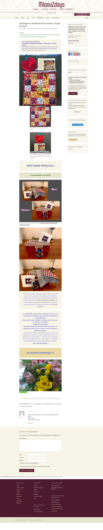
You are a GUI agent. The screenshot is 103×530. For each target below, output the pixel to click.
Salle (28, 17)
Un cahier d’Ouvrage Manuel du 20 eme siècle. (32, 398)
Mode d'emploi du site (73, 37)
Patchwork (50, 28)
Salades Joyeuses (20, 487)
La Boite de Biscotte (55, 500)
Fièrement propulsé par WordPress (35, 520)
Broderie (36, 485)
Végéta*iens (19, 503)
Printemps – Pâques (38, 496)
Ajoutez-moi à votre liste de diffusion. (29, 463)
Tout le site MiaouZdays (75, 80)
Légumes (18, 494)
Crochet (35, 489)
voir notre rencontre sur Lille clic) (37, 50)
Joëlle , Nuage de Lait (55, 485)
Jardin (47, 17)
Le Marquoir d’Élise (55, 502)
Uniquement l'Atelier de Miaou (76, 82)
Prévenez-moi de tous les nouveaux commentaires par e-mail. (35, 466)
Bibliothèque (40, 17)
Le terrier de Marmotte (56, 504)
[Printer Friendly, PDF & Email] (23, 392)
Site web (21, 460)
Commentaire (23, 438)
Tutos (35, 498)
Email (69, 72)
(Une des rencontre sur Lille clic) (45, 300)
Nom (20, 454)
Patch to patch (37, 509)
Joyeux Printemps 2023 (54, 398)
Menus (17, 485)
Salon (33, 17)
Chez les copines (55, 17)
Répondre (31, 423)
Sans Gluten (18, 496)
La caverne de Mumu (38, 511)
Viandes (18, 489)
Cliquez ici (77, 112)
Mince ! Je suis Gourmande (73, 41)
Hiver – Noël (36, 492)
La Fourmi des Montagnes (56, 506)
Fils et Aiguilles (44, 28)
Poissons (18, 492)
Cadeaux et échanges (36, 28)
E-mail (21, 457)
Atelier (22, 17)
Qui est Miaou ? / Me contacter (74, 35)
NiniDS (20, 417)
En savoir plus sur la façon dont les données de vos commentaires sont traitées (44, 476)
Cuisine (16, 17)
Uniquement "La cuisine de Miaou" (77, 81)
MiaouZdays (70, 43)
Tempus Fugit (54, 510)
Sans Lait (18, 498)
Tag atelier (55, 28)
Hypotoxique (19, 500)
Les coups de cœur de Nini (56, 508)
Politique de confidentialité (20, 520)
